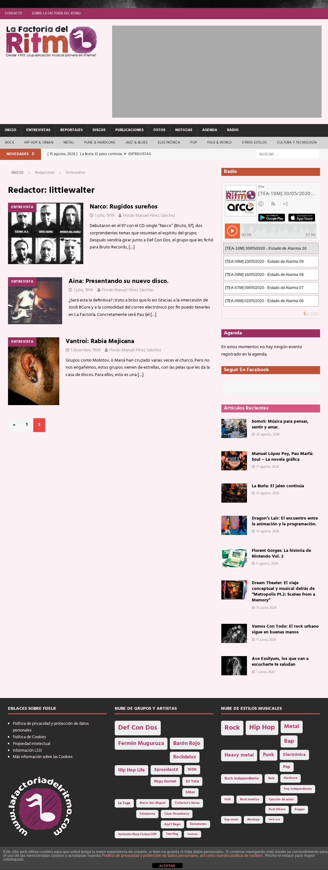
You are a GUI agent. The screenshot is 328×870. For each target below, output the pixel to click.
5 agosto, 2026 (267, 564)
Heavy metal (239, 755)
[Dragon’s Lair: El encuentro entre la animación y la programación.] (234, 525)
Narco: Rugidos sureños (124, 207)
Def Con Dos (137, 727)
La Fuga (124, 803)
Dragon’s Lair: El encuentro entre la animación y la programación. (285, 521)
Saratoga (192, 834)
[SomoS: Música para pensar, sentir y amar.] (234, 428)
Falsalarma (147, 814)
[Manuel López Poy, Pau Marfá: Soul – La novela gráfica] (234, 460)
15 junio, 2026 (266, 608)
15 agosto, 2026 (267, 493)
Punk (268, 755)
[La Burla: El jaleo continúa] (234, 493)
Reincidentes (198, 824)
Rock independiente (242, 778)
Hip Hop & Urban (38, 142)
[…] (132, 247)
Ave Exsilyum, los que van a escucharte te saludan (280, 661)
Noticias (183, 130)
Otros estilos (254, 142)
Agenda (209, 130)
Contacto (13, 13)
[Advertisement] (220, 70)
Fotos (159, 130)
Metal (68, 142)
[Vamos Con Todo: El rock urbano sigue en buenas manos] (234, 633)
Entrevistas (38, 130)
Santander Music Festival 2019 (137, 834)
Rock (9, 142)
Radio (233, 130)
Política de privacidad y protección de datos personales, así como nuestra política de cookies (182, 855)
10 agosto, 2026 (267, 531)
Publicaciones (129, 130)
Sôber (190, 792)
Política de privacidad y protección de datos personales (51, 727)
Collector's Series (187, 803)
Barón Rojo (186, 743)
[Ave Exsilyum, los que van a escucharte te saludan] (234, 665)
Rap (289, 741)
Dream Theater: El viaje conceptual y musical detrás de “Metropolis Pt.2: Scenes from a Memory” (283, 591)
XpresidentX (166, 770)
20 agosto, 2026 (268, 434)
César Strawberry (176, 813)
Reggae (300, 809)
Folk (228, 799)
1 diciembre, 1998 (86, 350)
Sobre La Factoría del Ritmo (56, 13)
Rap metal (231, 819)
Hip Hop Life (131, 770)
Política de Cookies (29, 737)
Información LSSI (27, 750)
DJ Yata (192, 781)
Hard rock (274, 819)
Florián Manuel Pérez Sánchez (149, 215)
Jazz (271, 778)
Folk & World (219, 142)
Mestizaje (253, 820)
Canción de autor (281, 799)
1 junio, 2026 (265, 672)
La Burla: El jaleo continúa (278, 486)
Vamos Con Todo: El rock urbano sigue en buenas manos (285, 629)
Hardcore (290, 778)
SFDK (192, 769)
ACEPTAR (167, 866)
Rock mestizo (249, 799)
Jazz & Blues (137, 142)
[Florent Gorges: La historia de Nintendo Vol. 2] (234, 557)
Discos (99, 130)
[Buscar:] (288, 154)
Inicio (10, 130)
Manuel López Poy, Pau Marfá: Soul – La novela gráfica (282, 456)
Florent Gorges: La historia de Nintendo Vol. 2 (281, 553)
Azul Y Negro (172, 824)
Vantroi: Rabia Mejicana (100, 341)
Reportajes (71, 130)
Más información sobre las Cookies (42, 757)
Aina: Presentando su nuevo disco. (118, 281)
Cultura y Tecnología (297, 142)
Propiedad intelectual (31, 744)
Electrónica (169, 142)
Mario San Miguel (153, 803)
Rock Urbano (277, 809)
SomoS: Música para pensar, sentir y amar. (280, 424)
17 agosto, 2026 (267, 467)
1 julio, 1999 (104, 215)
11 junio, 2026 (266, 640)
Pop (193, 142)
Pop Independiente (298, 789)
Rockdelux (184, 757)
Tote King (172, 834)
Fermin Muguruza (141, 743)
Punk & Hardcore (99, 142)
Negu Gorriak (165, 781)
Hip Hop (262, 727)
